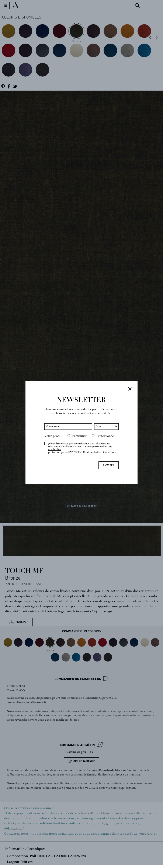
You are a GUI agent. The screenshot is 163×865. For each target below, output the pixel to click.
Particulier (79, 436)
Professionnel (105, 436)
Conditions (109, 452)
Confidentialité (92, 452)
